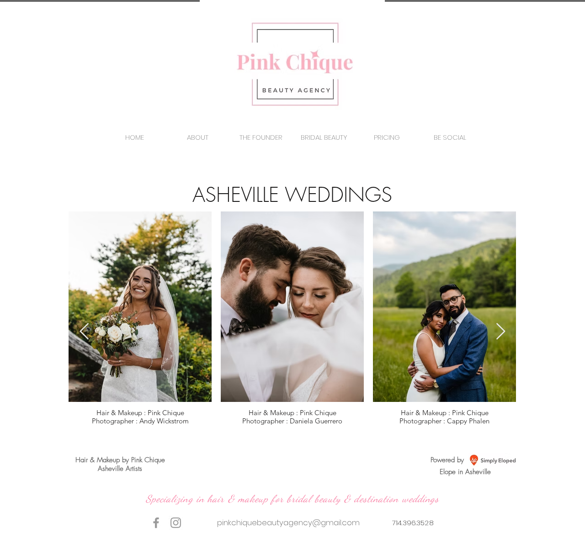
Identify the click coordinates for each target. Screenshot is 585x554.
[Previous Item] (84, 332)
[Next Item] (500, 332)
